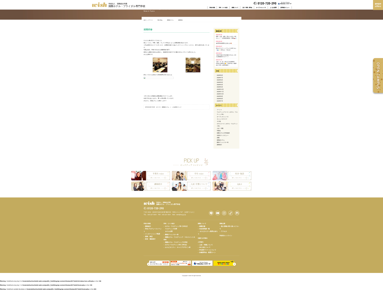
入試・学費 (220, 128)
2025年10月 (220, 94)
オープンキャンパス (223, 117)
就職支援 (202, 226)
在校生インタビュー (223, 135)
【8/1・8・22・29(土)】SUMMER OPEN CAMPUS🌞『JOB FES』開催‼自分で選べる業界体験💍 (226, 62)
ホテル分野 (169, 231)
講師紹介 (219, 144)
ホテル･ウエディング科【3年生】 (176, 245)
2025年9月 (220, 96)
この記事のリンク (176, 107)
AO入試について (204, 247)
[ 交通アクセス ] (189, 212)
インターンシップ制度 (152, 234)
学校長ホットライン (226, 235)
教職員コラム (170, 20)
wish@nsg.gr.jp (181, 215)
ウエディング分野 (171, 229)
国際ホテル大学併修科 (223, 133)
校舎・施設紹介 (150, 239)
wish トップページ (148, 20)
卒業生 (219, 131)
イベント (219, 109)
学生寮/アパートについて (207, 250)
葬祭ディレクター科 (223, 142)
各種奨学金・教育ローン (207, 252)
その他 (219, 121)
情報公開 (222, 223)
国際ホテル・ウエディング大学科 (176, 242)
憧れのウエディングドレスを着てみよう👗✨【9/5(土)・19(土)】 (226, 48)
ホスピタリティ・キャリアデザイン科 (178, 247)
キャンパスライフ (222, 119)
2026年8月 (220, 75)
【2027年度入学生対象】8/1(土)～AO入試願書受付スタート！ (226, 54)
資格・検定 (149, 236)
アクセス (224, 231)
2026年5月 (220, 82)
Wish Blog (159, 20)
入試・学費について (206, 245)
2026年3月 (220, 87)
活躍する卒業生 (203, 238)
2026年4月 (220, 84)
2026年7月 (220, 77)
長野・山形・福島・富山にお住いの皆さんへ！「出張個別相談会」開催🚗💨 (226, 36)
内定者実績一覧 (204, 229)
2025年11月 (220, 91)
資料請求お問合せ (378, 5)
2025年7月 (220, 101)
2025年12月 (220, 89)
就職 (218, 138)
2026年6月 (220, 80)
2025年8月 (220, 98)
